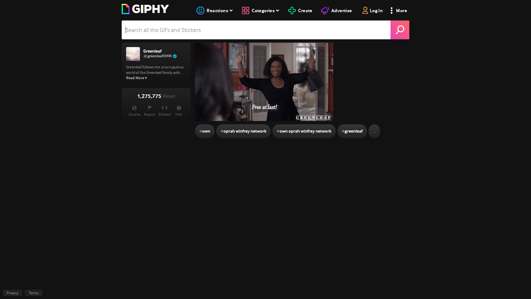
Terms (34, 293)
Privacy (12, 293)
